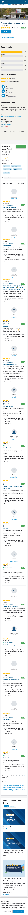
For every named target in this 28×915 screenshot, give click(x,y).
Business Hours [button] (8, 129)
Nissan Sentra (14, 749)
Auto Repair (8, 4)
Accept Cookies (18, 911)
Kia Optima (14, 355)
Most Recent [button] (21, 183)
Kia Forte (14, 597)
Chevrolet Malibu (14, 198)
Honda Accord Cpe (14, 477)
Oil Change (19, 116)
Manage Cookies (7, 911)
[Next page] (24, 776)
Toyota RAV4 (14, 277)
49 (22, 776)
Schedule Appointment (8, 37)
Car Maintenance (11, 116)
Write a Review (6, 31)
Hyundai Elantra (14, 519)
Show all (6, 806)
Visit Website (7, 124)
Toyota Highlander (14, 237)
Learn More (6, 829)
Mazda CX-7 (14, 636)
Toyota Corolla (14, 317)
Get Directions (8, 134)
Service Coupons (12, 806)
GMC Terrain (14, 397)
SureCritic (2, 4)
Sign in (21, 1)
